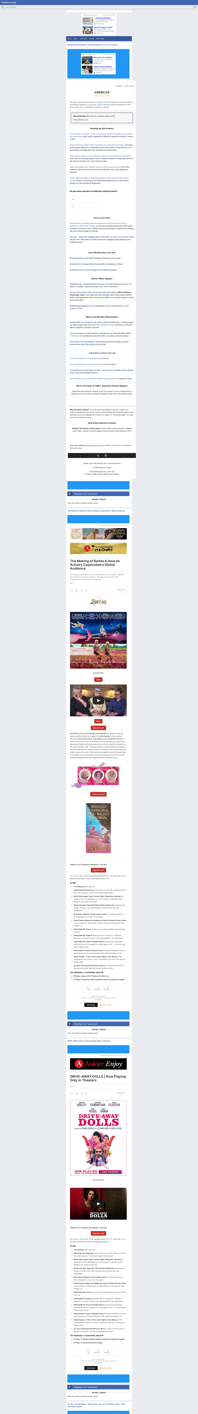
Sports (91, 38)
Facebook (85, 864)
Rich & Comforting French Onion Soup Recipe (87, 364)
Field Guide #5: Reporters (84, 890)
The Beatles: (75, 336)
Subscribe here (117, 525)
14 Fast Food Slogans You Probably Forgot (85, 358)
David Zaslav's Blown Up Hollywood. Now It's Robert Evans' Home (100, 920)
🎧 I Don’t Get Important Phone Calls (88, 965)
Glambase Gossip (9, 2)
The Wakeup (79, 887)
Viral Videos (100, 38)
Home (69, 38)
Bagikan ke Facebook (85, 494)
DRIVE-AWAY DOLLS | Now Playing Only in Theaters (88, 1041)
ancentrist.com (99, 445)
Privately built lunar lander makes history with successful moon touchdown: (97, 145)
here (119, 463)
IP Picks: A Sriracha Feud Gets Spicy (88, 1343)
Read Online (129, 86)
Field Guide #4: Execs (82, 929)
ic (94, 445)
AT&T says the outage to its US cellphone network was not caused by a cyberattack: (100, 156)
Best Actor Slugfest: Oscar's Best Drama (90, 914)
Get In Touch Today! (102, 401)
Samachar (83, 38)
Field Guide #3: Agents (83, 935)
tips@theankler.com (102, 876)
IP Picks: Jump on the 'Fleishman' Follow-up (91, 976)
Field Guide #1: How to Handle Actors (89, 950)
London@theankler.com (100, 879)
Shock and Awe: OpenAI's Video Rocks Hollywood (94, 905)
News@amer (90, 445)
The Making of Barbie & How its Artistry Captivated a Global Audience (96, 511)
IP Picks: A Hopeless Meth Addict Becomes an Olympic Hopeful (99, 979)
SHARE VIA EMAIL (102, 438)
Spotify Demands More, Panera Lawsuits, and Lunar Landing (92, 45)
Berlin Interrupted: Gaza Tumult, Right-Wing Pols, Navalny (97, 896)
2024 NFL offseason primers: (103, 325)
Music (76, 38)
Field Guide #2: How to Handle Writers (89, 942)
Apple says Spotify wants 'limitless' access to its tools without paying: (95, 167)
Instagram (94, 864)
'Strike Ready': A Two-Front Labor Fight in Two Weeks (95, 957)
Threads (103, 864)
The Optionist (76, 972)
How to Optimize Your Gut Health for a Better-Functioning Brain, (93, 379)
